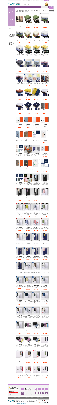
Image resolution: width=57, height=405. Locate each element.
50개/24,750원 (28, 333)
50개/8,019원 (36, 113)
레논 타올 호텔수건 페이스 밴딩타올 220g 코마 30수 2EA (28, 155)
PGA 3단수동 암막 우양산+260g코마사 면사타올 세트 (20, 331)
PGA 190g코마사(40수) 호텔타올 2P (20, 84)
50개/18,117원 (28, 27)
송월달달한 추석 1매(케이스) (19, 169)
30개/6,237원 (44, 113)
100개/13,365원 (36, 71)
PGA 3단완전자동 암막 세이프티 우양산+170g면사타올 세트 (45, 272)
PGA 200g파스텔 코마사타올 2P (36, 69)
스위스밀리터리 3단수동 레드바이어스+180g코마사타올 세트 (19, 361)
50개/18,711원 (20, 333)
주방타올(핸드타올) (21, 10)
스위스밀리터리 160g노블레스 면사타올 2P (20, 40)
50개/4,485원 (28, 141)
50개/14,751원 (28, 245)
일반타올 (17, 10)
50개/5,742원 (19, 141)
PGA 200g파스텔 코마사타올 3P (28, 69)
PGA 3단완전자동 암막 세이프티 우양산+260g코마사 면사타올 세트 (19, 302)
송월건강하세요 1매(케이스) (28, 125)
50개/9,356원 (19, 113)
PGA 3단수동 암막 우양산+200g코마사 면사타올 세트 (45, 317)
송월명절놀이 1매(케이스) (19, 140)
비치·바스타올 (40, 10)
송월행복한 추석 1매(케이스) (44, 154)
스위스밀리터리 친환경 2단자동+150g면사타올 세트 (19, 198)
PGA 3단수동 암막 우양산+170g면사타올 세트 (45, 302)
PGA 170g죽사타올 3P (45, 83)
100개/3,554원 (45, 156)
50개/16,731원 (28, 259)
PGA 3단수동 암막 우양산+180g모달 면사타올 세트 (28, 317)
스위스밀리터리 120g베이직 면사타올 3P (36, 55)
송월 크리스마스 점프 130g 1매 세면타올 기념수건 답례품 (28, 184)
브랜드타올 (44, 10)
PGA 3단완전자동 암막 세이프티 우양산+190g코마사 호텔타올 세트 (36, 287)
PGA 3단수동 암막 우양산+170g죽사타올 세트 (20, 317)
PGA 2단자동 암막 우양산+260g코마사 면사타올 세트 (20, 272)
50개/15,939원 (45, 245)
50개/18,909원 (36, 216)
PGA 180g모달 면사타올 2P (36, 83)
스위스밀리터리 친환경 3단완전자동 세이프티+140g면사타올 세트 (19, 214)
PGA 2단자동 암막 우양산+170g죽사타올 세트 (20, 257)
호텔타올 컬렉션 (27, 11)
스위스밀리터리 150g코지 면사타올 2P (36, 40)
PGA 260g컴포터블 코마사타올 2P (20, 69)
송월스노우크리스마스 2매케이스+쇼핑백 (36, 169)
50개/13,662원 (28, 230)
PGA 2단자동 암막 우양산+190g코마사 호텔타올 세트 (36, 257)
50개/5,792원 (28, 170)
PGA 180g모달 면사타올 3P (28, 83)
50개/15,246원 (45, 303)
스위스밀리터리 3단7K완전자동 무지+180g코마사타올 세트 (28, 375)
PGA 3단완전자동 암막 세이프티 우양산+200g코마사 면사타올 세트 (45, 287)
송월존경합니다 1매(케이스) (36, 125)
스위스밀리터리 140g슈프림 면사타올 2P (20, 55)
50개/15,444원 (20, 245)
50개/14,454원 (45, 27)
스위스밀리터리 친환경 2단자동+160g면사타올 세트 (28, 198)
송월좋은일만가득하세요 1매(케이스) (44, 126)
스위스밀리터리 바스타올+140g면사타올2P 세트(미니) (28, 346)
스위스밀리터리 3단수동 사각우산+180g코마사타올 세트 (36, 360)
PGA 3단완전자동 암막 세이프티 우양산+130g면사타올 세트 (28, 272)
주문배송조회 (29, 0)
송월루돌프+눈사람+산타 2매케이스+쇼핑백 (44, 140)
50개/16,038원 (20, 71)
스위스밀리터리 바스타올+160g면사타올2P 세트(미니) (36, 331)
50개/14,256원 (45, 230)
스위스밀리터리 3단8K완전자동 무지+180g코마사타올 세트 (45, 375)
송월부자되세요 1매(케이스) (19, 125)
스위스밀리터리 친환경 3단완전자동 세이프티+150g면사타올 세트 (28, 214)
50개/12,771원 (20, 230)
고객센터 (33, 0)
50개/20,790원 (36, 289)
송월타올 (37, 10)
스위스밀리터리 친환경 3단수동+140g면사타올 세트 (28, 228)
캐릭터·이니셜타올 (21, 11)
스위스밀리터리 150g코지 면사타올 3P (28, 40)
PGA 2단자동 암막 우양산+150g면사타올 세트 (36, 243)
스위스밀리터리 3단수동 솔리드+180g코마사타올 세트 (19, 375)
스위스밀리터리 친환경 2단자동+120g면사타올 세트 (36, 184)
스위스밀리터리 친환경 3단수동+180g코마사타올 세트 (19, 243)
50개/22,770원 (20, 304)
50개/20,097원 (28, 71)
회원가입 (26, 0)
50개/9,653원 (19, 42)
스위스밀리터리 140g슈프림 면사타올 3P (45, 40)
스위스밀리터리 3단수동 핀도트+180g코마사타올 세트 (45, 346)
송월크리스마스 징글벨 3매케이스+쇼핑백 (19, 184)
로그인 (23, 0)
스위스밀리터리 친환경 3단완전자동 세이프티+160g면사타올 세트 (36, 214)
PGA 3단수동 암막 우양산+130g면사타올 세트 (28, 302)
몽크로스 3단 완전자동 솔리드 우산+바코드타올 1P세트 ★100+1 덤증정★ (20, 26)
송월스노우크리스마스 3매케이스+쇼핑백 (45, 169)
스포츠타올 (26, 10)
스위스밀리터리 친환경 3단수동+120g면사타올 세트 (19, 228)
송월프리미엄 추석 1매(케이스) (28, 169)
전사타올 (33, 10)
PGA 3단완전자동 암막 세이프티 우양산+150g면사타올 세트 (36, 272)
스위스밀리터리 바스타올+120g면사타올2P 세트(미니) (36, 346)
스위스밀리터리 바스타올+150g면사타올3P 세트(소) (45, 331)
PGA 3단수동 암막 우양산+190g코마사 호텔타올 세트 (36, 317)
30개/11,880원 (36, 141)
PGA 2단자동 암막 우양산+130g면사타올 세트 (28, 243)
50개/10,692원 (20, 99)
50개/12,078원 (36, 27)
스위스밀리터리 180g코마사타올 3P (28, 25)
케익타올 (17, 11)
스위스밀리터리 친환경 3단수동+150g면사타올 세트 (36, 228)
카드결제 (36, 0)
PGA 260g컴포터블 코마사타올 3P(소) (36, 155)
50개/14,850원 (28, 200)
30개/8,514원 (44, 142)
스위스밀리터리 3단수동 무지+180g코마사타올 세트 (28, 360)
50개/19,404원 (20, 288)
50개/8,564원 (36, 42)
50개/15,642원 (28, 99)
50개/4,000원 (36, 127)
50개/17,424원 (36, 259)
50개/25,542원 (45, 333)
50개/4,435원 (19, 127)
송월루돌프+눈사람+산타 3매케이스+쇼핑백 (19, 155)
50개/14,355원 (20, 200)
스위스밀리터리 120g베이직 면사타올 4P (28, 55)
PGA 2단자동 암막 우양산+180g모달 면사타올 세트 (28, 257)
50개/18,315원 (20, 216)
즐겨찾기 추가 (46, 0)
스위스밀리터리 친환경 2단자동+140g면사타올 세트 (45, 184)
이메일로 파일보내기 (41, 0)
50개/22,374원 (36, 333)
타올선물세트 (30, 10)
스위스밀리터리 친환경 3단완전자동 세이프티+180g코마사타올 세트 (45, 214)
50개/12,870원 (28, 42)
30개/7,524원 (36, 171)
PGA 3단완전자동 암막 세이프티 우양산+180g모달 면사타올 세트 (28, 287)
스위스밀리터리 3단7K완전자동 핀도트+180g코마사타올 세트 (36, 376)
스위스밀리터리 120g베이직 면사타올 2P (45, 55)
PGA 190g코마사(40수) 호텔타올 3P (45, 69)
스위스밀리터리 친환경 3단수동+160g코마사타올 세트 (45, 228)
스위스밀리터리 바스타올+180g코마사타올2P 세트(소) (28, 331)
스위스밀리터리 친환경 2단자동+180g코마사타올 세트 (36, 198)
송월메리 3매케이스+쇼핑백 (36, 140)
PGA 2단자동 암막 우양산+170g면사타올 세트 (45, 243)
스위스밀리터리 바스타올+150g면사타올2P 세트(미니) (20, 346)
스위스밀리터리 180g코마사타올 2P (36, 25)
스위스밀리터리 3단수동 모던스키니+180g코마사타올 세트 (45, 360)
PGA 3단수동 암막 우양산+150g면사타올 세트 (36, 302)
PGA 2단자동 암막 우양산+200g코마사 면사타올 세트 (45, 257)
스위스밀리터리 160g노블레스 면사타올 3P (45, 25)
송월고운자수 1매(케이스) (28, 140)
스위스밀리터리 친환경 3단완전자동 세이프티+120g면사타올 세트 (45, 199)
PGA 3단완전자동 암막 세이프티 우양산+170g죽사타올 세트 (19, 286)
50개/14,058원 (45, 99)
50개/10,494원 (36, 99)
